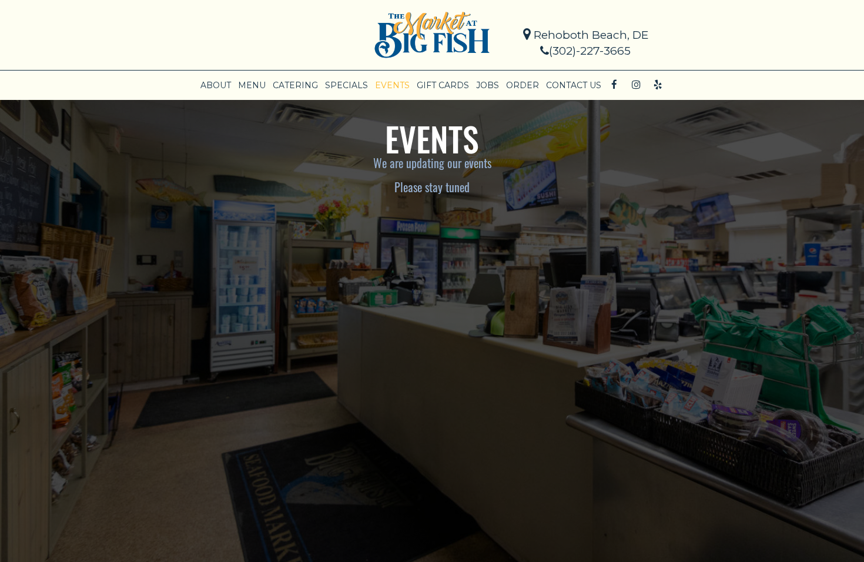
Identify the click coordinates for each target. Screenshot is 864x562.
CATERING (295, 85)
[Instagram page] (636, 84)
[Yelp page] (657, 84)
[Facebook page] (614, 84)
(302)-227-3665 (590, 51)
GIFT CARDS (443, 85)
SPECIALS (346, 85)
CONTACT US (573, 85)
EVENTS (392, 85)
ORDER (522, 85)
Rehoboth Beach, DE (589, 35)
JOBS (487, 85)
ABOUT (215, 85)
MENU (252, 85)
